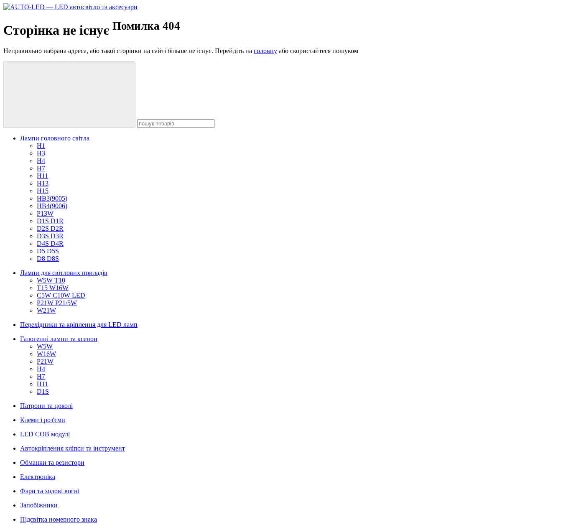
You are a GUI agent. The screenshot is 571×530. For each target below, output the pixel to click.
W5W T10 (51, 280)
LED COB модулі (45, 434)
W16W (46, 353)
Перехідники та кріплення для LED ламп (79, 324)
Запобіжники (39, 505)
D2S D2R (50, 228)
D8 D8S (48, 258)
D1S (43, 391)
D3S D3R (50, 236)
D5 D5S (48, 251)
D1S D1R (50, 220)
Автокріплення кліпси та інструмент (72, 448)
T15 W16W (53, 287)
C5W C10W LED (61, 295)
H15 (42, 190)
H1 (41, 145)
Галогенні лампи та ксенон (58, 338)
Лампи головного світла (54, 138)
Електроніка (37, 476)
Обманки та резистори (52, 462)
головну (265, 50)
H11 (42, 175)
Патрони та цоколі (46, 405)
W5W (45, 346)
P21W (45, 361)
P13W (45, 213)
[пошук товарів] (69, 94)
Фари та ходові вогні (49, 490)
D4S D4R (50, 243)
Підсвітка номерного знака (58, 519)
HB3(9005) (52, 198)
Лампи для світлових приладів (63, 272)
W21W (46, 310)
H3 (41, 153)
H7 (41, 168)
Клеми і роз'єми (42, 419)
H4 (41, 160)
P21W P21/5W (57, 302)
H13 (42, 183)
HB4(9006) (52, 205)
